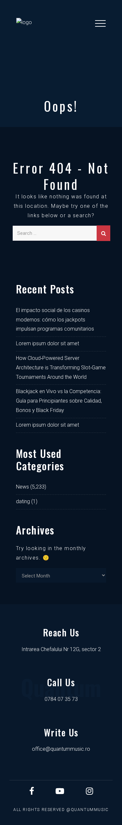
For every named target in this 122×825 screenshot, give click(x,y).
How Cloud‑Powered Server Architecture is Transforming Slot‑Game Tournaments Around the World (61, 367)
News (22, 487)
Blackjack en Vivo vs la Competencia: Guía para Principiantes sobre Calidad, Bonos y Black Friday (59, 400)
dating (23, 501)
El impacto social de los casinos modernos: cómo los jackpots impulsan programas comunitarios (55, 319)
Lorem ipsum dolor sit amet (47, 343)
